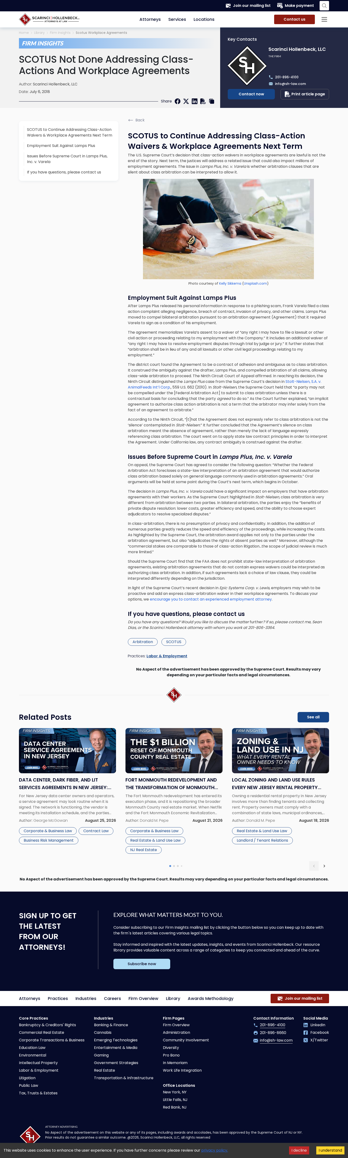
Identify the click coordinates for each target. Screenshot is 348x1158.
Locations (204, 19)
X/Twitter (319, 1040)
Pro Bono (171, 1055)
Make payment (299, 5)
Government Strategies (116, 1062)
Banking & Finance (111, 1025)
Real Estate (104, 1070)
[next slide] (324, 866)
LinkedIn (317, 1025)
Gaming (101, 1055)
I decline (299, 1150)
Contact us (294, 19)
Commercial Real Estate (41, 1032)
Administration (176, 1032)
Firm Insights (60, 32)
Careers (112, 998)
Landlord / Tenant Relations (262, 840)
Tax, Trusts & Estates (38, 1093)
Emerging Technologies (116, 1040)
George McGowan (50, 820)
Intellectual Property (38, 1062)
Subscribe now (142, 964)
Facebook (319, 1032)
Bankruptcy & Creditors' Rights (47, 1025)
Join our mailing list (252, 5)
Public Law (28, 1085)
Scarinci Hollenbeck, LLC (55, 84)
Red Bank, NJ (175, 1107)
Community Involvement (186, 1040)
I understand (330, 1150)
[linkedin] (194, 101)
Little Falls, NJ (175, 1099)
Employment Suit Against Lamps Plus (61, 145)
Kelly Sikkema (230, 283)
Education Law (32, 1047)
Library (39, 32)
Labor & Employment (167, 656)
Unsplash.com (255, 283)
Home (24, 32)
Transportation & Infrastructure (123, 1078)
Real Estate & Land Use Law (155, 840)
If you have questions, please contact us (64, 172)
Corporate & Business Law (48, 831)
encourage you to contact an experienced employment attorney (211, 599)
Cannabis (103, 1032)
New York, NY (175, 1092)
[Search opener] (324, 5)
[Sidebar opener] (324, 19)
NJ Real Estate (143, 850)
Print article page (308, 94)
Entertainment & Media (115, 1047)
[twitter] (186, 101)
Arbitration (143, 642)
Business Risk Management (49, 840)
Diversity (171, 1047)
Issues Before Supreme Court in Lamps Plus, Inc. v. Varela (67, 158)
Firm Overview (143, 998)
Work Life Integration (182, 1070)
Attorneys (150, 19)
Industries (86, 998)
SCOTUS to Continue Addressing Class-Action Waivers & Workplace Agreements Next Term (69, 132)
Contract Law (96, 831)
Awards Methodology (210, 998)
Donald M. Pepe (154, 820)
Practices (58, 998)
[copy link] (211, 101)
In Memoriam (175, 1062)
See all (313, 717)
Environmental (32, 1055)
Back (140, 120)
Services (177, 19)
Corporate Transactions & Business (52, 1040)
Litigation (27, 1078)
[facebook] (177, 101)
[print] (203, 101)
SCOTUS (173, 642)
